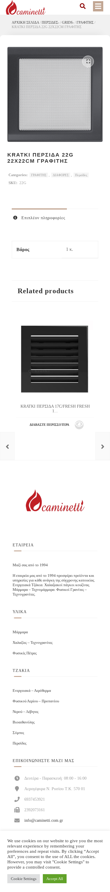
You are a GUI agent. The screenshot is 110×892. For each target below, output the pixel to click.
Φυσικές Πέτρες (25, 653)
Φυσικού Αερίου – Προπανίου (36, 701)
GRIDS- (68, 22)
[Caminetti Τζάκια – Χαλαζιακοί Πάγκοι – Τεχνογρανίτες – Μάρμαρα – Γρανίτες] (25, 7)
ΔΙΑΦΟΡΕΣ (61, 175)
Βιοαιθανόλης (24, 722)
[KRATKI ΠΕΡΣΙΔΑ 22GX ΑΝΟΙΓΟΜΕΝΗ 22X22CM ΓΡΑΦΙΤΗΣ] (102, 446)
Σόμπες (18, 732)
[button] (88, 61)
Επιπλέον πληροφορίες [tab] (42, 218)
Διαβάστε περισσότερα (49, 424)
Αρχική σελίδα (25, 22)
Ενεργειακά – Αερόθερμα (32, 690)
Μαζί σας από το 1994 (30, 565)
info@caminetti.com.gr (43, 820)
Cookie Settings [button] (23, 878)
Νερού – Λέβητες (25, 711)
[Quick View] (79, 425)
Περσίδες (81, 175)
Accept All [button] (54, 878)
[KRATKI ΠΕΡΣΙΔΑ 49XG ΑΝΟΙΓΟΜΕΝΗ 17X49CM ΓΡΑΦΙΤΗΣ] (7, 446)
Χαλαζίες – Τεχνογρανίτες (33, 642)
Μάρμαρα (20, 632)
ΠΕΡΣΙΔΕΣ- (50, 22)
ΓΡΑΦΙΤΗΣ (85, 22)
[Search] (83, 6)
